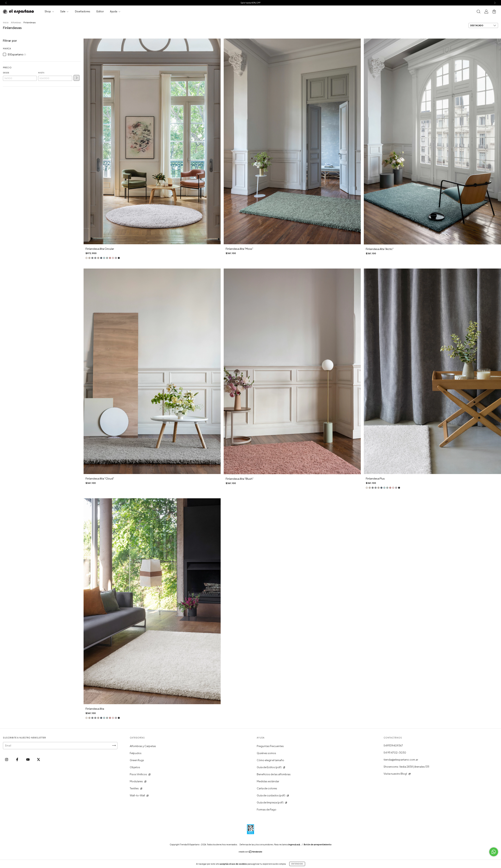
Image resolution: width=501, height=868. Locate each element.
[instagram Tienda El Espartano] (7, 759)
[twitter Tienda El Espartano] (38, 759)
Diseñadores (82, 11)
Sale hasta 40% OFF (250, 3)
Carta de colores (267, 788)
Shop (48, 11)
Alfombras (16, 22)
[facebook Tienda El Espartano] (17, 759)
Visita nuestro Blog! (395, 773)
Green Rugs (137, 760)
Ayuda (114, 11)
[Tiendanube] (250, 852)
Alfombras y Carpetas (143, 746)
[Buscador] (478, 12)
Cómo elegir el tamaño (270, 760)
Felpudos (135, 753)
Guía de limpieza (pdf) (270, 802)
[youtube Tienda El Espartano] (28, 759)
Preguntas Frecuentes (270, 746)
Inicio (5, 22)
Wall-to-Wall (137, 795)
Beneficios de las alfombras (274, 774)
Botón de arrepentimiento (318, 844)
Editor (100, 11)
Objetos (135, 767)
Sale (63, 11)
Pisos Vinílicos (138, 774)
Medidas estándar (268, 781)
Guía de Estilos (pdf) (269, 767)
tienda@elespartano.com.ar (401, 759)
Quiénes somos (266, 753)
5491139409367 (393, 745)
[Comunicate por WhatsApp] (493, 851)
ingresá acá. (294, 844)
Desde (6, 73)
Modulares (136, 781)
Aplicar (76, 78)
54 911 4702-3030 (395, 752)
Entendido (297, 864)
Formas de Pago (266, 809)
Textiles (134, 788)
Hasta (41, 73)
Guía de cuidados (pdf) (271, 795)
